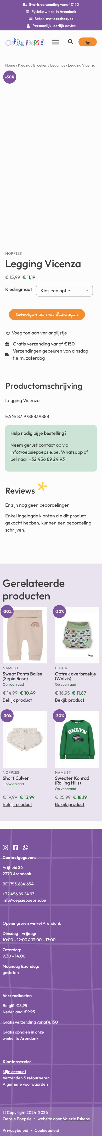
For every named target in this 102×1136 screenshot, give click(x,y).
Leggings (57, 65)
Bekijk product (17, 700)
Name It (11, 669)
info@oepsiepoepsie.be (34, 452)
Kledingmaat (18, 289)
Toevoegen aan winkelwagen (47, 316)
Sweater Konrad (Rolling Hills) (72, 780)
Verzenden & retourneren (26, 1077)
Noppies (13, 254)
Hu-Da (61, 669)
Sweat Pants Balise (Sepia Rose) (22, 676)
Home (10, 65)
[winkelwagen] (87, 41)
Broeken (40, 65)
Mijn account (14, 1071)
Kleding (24, 65)
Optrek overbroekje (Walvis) (75, 676)
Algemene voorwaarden (25, 1084)
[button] (36, 333)
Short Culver (16, 778)
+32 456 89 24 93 (47, 459)
